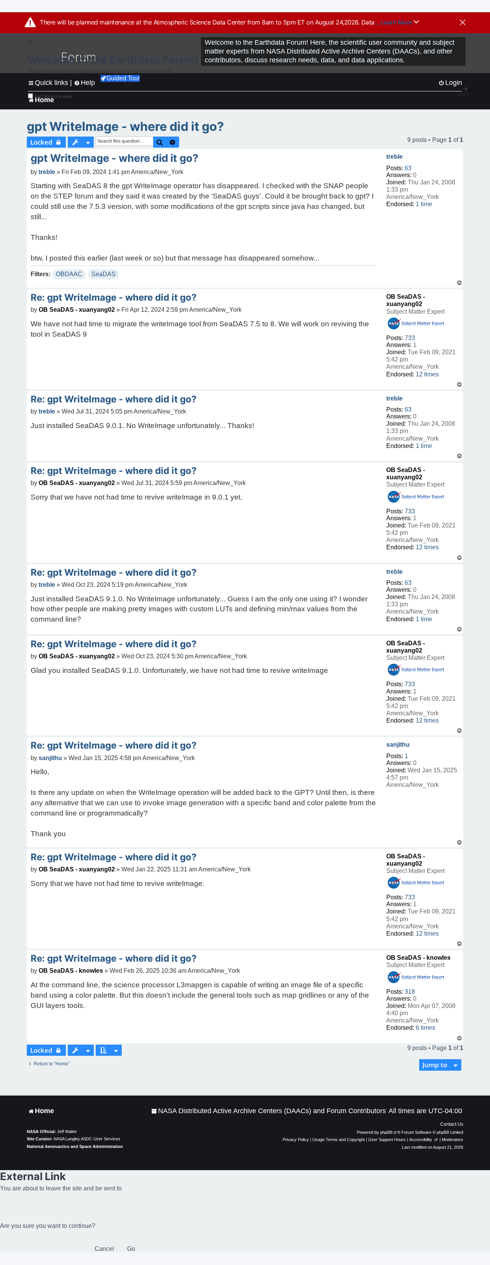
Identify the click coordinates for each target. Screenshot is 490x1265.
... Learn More (394, 22)
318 (410, 991)
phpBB (386, 1132)
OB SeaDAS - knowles (418, 957)
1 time (424, 204)
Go (131, 1248)
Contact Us (451, 1124)
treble (394, 156)
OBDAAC (69, 274)
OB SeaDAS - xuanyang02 (77, 309)
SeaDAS (103, 274)
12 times (427, 374)
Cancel (104, 1248)
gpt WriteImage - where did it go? (125, 126)
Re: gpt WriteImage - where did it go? (114, 297)
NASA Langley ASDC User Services (87, 1138)
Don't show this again (53, 96)
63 (408, 168)
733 (410, 338)
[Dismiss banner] (463, 23)
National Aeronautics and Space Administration (75, 1146)
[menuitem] (268, 1111)
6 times (425, 1027)
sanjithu (398, 744)
